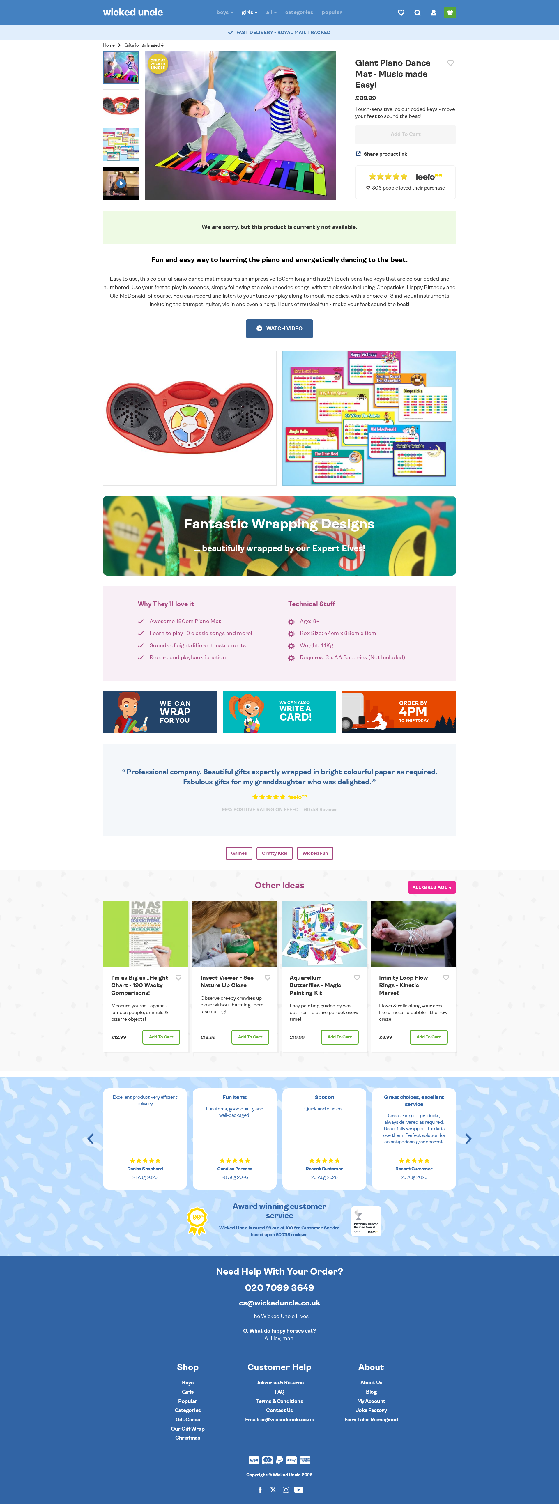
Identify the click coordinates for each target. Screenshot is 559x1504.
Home (109, 45)
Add (161, 1037)
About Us (371, 1383)
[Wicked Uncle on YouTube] (299, 1489)
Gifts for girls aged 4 (144, 45)
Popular (332, 12)
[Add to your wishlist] (450, 63)
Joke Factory (371, 1410)
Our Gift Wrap (187, 1429)
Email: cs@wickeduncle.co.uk (279, 1419)
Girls (248, 12)
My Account (371, 1401)
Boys (223, 12)
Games (239, 853)
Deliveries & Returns (279, 1383)
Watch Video (284, 328)
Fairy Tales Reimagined (371, 1419)
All (269, 12)
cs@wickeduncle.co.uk (279, 1303)
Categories (299, 12)
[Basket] (450, 12)
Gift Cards (188, 1419)
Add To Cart (406, 134)
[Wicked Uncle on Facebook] (260, 1489)
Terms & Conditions (279, 1401)
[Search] (417, 12)
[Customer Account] (434, 12)
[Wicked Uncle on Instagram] (286, 1489)
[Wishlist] (401, 12)
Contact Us (279, 1410)
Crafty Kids (274, 853)
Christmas (187, 1438)
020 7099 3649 (279, 1288)
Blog (371, 1392)
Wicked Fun (315, 853)
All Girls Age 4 (432, 887)
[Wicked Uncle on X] (273, 1489)
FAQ (279, 1392)
